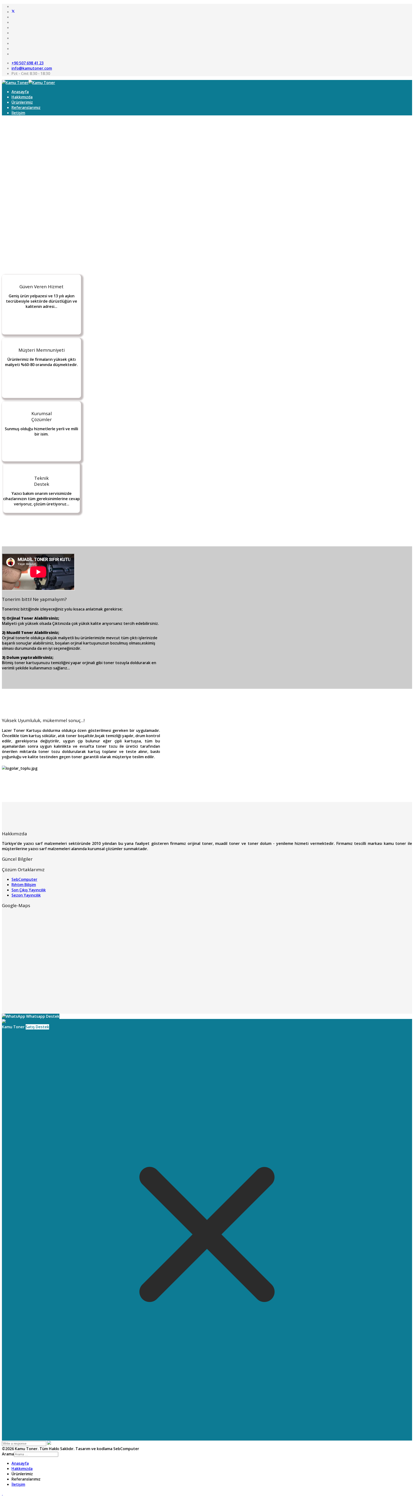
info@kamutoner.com (32, 68)
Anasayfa (20, 91)
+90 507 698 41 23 (28, 63)
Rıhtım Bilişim (24, 884)
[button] (207, 228)
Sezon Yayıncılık (26, 895)
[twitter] (13, 11)
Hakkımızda (22, 97)
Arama (8, 1454)
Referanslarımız (26, 107)
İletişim (18, 112)
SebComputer (24, 879)
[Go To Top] (2, 1493)
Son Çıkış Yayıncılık (29, 890)
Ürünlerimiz (22, 102)
